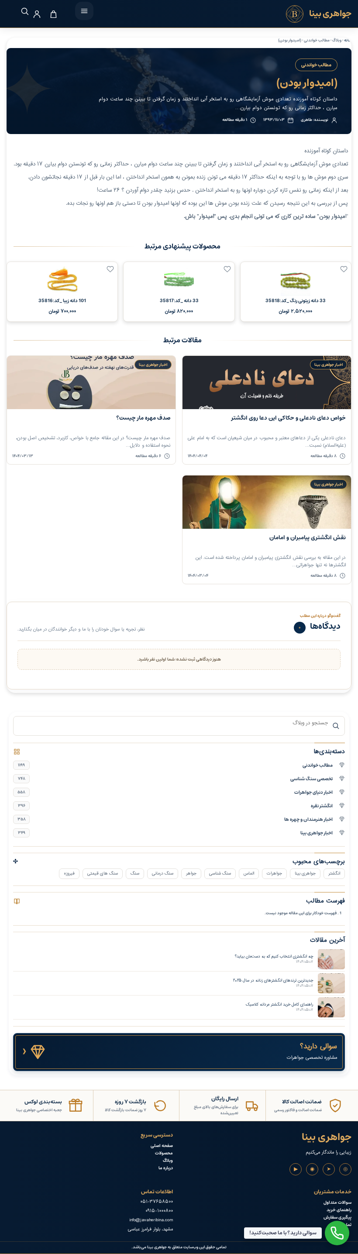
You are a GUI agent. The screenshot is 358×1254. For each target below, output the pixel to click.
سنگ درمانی (162, 873)
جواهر (191, 873)
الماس (249, 873)
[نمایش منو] (84, 11)
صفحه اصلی (162, 1146)
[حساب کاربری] (37, 14)
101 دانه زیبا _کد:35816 (62, 300)
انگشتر (334, 873)
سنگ (135, 873)
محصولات (164, 1153)
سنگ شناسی (220, 873)
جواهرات (274, 873)
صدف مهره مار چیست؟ (143, 418)
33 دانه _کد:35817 (179, 300)
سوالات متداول (337, 1202)
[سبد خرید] (53, 14)
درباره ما (165, 1168)
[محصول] (344, 269)
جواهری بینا (305, 873)
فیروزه (69, 873)
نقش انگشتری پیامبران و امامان (307, 538)
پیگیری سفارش (337, 1217)
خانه (347, 40)
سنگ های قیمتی (102, 873)
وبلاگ (168, 1160)
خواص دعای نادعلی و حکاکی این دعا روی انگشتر (288, 418)
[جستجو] (20, 11)
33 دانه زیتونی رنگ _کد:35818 (295, 300)
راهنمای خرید (339, 1210)
